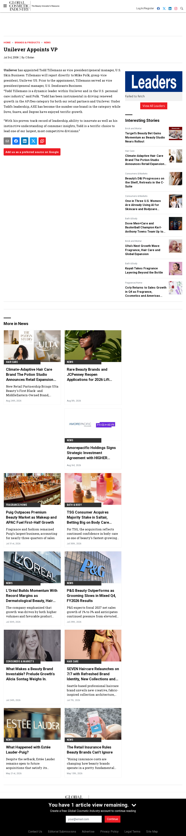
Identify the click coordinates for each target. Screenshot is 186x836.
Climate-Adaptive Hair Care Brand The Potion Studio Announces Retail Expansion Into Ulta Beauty (144, 160)
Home (7, 42)
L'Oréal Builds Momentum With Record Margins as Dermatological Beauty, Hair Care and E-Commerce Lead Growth (31, 595)
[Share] (16, 141)
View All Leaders (154, 106)
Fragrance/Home (133, 283)
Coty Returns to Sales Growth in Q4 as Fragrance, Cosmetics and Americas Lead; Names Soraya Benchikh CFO (145, 292)
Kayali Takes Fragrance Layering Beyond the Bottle (144, 270)
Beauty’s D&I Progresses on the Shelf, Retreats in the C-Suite (144, 182)
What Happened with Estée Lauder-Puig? (28, 749)
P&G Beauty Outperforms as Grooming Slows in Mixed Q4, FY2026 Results (91, 595)
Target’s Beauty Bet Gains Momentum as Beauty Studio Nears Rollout (145, 137)
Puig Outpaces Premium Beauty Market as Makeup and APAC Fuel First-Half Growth (31, 517)
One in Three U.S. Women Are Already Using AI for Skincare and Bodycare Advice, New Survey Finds (143, 205)
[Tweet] (33, 141)
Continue (112, 819)
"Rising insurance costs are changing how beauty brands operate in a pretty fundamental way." (90, 763)
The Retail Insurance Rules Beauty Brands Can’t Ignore (90, 749)
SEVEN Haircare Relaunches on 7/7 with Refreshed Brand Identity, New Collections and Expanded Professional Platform (93, 674)
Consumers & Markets (136, 173)
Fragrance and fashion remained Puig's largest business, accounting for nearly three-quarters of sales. (31, 533)
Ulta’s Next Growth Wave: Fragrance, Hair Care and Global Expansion (142, 250)
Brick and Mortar (133, 128)
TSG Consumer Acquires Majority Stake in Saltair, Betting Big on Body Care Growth (88, 517)
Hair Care (129, 151)
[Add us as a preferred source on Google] (42, 141)
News (47, 42)
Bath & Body (131, 218)
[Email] (7, 141)
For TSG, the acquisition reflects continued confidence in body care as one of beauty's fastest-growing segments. (92, 533)
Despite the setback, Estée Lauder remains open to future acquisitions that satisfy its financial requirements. (30, 763)
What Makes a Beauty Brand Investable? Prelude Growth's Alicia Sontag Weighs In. (30, 674)
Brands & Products (27, 42)
